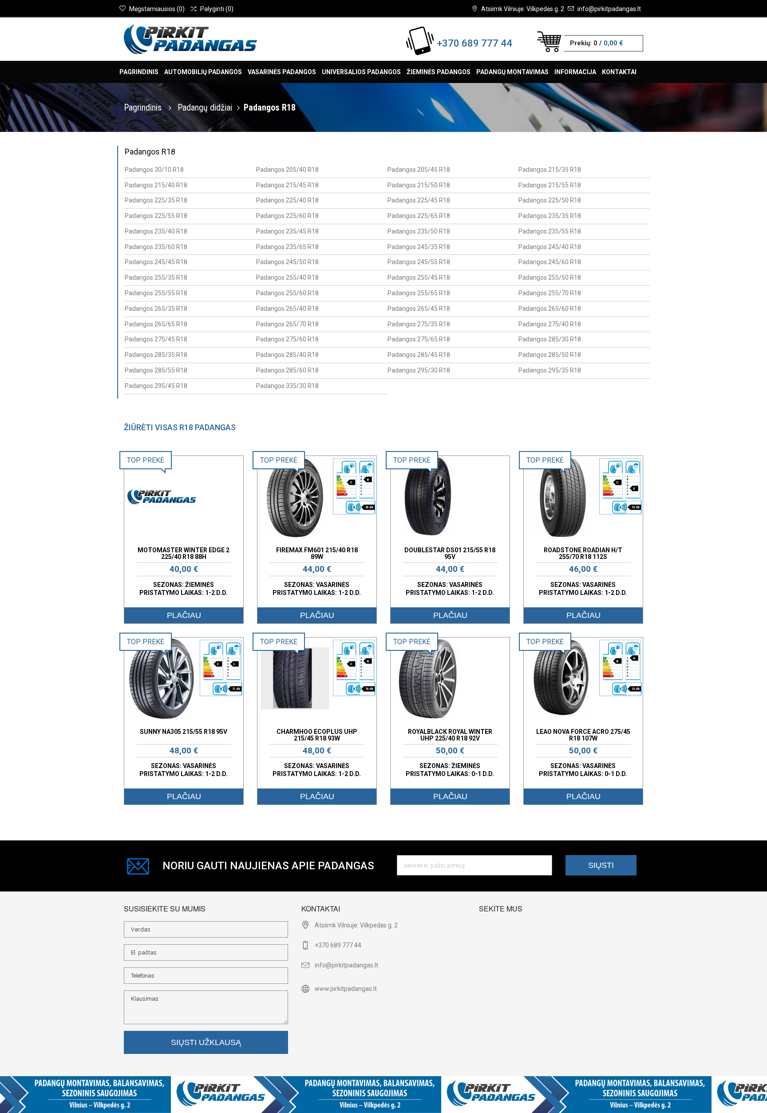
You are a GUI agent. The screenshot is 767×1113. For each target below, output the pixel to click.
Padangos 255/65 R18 (418, 293)
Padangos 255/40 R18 (287, 277)
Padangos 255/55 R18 (156, 293)
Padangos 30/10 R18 (154, 169)
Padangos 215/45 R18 (287, 185)
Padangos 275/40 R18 (549, 324)
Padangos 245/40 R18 (549, 246)
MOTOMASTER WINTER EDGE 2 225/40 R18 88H (183, 553)
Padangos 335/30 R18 (287, 385)
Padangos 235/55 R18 (549, 231)
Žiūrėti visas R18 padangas (180, 427)
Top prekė (145, 460)
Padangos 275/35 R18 (418, 324)
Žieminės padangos (438, 71)
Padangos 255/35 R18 (156, 277)
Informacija (575, 71)
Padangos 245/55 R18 (418, 261)
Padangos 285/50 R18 (549, 354)
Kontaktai (619, 71)
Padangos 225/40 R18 (287, 200)
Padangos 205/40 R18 (287, 169)
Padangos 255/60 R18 (287, 293)
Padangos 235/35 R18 (549, 215)
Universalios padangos (361, 71)
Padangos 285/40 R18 (287, 354)
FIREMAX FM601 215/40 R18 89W (317, 553)
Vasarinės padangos (282, 71)
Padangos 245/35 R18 (418, 246)
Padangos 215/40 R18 (156, 185)
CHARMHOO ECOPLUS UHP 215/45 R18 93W (317, 735)
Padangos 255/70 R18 (549, 293)
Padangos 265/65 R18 (156, 324)
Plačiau (184, 615)
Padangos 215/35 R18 (549, 169)
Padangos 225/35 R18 (156, 200)
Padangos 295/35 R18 (549, 370)
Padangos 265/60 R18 (549, 308)
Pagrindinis (138, 71)
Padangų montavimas (512, 71)
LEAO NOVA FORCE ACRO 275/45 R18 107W (583, 735)
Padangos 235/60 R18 (156, 246)
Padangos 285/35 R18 (156, 354)
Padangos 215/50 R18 (418, 185)
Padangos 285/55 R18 (156, 370)
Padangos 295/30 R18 (418, 370)
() (157, 8)
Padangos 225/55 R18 (156, 215)
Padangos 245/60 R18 (549, 261)
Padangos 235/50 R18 (418, 231)
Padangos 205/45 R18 (418, 169)
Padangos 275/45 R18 (156, 339)
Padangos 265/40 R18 (287, 308)
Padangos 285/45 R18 (418, 354)
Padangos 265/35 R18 (156, 308)
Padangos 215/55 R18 (549, 185)
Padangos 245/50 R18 (287, 261)
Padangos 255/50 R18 (549, 277)
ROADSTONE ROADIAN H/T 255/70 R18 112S (583, 553)
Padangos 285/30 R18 (549, 339)
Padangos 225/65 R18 (418, 215)
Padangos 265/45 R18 (418, 308)
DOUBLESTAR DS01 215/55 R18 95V (449, 553)
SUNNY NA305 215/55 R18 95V (183, 731)
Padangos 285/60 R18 (287, 370)
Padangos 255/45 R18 (418, 277)
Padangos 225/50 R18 (549, 200)
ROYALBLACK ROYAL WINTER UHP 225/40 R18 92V (450, 735)
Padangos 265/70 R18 (287, 324)
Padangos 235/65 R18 (287, 246)
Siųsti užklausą (206, 1042)
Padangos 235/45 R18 (287, 231)
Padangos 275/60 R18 (287, 339)
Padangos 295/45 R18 (156, 385)
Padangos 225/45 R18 (418, 200)
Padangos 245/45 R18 (156, 261)
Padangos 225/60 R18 (287, 215)
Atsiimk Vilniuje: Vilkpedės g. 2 (522, 8)
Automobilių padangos (203, 71)
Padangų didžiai (205, 107)
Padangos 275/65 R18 (418, 339)
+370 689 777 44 (474, 43)
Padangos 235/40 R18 (156, 231)
